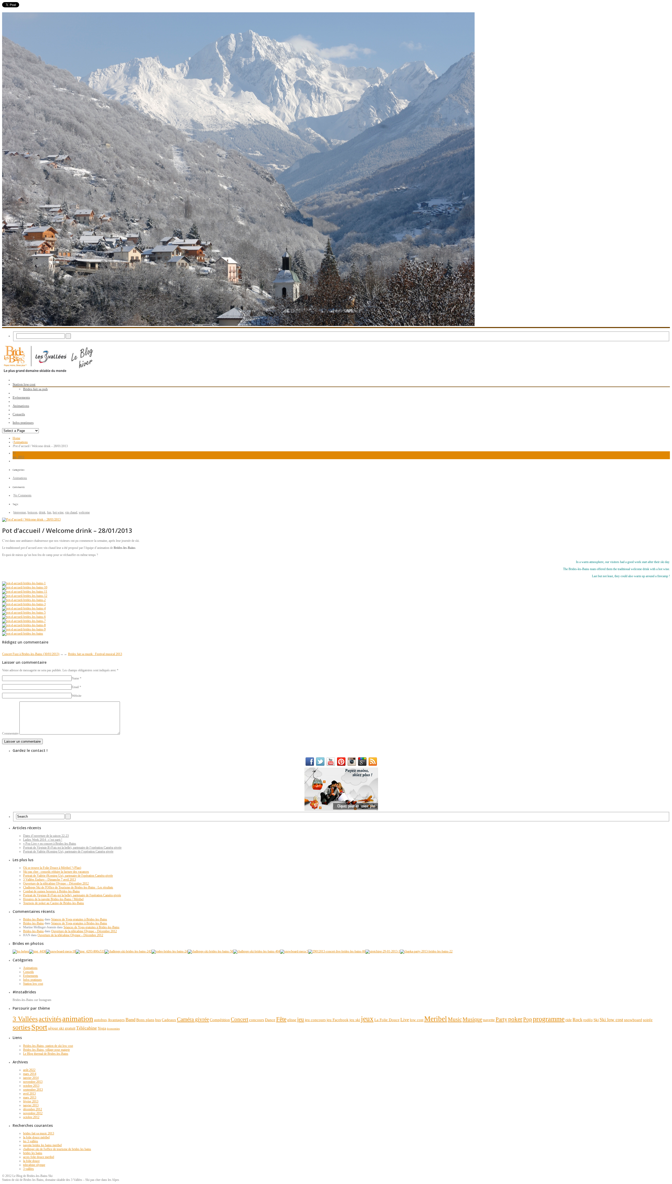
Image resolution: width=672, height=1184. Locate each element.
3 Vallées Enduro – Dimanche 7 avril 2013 (49, 879)
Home (16, 438)
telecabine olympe (34, 1165)
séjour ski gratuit (61, 1028)
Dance (270, 1019)
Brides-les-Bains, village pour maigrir (46, 1050)
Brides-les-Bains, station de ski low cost (48, 1046)
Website (76, 696)
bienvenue (19, 512)
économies (113, 1028)
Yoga (102, 1028)
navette (489, 1019)
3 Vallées (25, 1019)
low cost (416, 1019)
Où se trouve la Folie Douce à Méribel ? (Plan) (52, 868)
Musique (472, 1019)
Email (75, 687)
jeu (300, 1019)
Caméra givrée (193, 1019)
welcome (84, 512)
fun (49, 512)
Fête (281, 1019)
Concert (239, 1019)
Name (75, 678)
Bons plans (145, 1019)
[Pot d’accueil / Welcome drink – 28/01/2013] (31, 519)
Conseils (28, 972)
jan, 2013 (18, 457)
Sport (39, 1027)
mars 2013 (29, 1097)
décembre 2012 (32, 1109)
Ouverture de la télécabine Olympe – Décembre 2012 (56, 883)
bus (158, 1019)
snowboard (633, 1019)
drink (42, 512)
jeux (367, 1019)
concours (256, 1019)
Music (455, 1019)
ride (568, 1019)
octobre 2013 (31, 1085)
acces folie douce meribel (38, 1157)
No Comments (22, 495)
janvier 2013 (31, 1105)
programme (549, 1019)
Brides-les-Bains (33, 919)
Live (404, 1019)
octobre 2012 (31, 1117)
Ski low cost (611, 1019)
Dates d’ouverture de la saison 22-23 (46, 836)
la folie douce (31, 1161)
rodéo (588, 1019)
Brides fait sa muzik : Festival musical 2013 (95, 654)
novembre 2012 (33, 1113)
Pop (527, 1019)
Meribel (435, 1019)
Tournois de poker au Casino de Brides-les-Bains (53, 903)
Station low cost (33, 983)
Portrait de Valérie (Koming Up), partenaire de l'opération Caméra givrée (68, 875)
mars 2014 (29, 1074)
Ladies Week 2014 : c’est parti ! (42, 840)
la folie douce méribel (36, 1137)
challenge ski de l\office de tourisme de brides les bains (57, 1149)
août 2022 (29, 1070)
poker (515, 1019)
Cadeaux (169, 1019)
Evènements (30, 976)
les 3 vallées (30, 1141)
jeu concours (315, 1019)
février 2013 (30, 1101)
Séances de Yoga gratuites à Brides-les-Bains (79, 919)
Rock (577, 1019)
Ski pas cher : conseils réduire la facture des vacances (56, 872)
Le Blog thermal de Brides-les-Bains (45, 1054)
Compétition (220, 1019)
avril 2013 (29, 1093)
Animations (20, 442)
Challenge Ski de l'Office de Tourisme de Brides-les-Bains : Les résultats (68, 887)
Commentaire (10, 733)
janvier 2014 (31, 1078)
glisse (291, 1019)
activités (50, 1019)
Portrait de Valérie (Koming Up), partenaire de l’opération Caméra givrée (68, 851)
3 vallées (28, 1169)
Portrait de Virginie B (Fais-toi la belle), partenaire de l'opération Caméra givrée (72, 895)
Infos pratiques (32, 980)
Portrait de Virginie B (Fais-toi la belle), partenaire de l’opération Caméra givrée (72, 847)
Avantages (116, 1019)
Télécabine (86, 1028)
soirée (648, 1019)
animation (77, 1018)
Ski (596, 1019)
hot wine (58, 512)
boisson (32, 512)
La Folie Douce (387, 1019)
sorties (21, 1027)
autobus (100, 1019)
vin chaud (71, 512)
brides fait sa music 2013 (38, 1133)
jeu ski (354, 1019)
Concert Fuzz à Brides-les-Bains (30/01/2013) (30, 654)
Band (130, 1019)
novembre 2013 (33, 1082)
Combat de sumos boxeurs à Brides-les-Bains (51, 891)
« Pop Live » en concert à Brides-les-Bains (49, 843)
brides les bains (32, 1153)
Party (501, 1019)
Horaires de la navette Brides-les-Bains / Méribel (53, 899)
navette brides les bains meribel (42, 1145)
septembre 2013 (33, 1089)
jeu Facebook (338, 1019)
